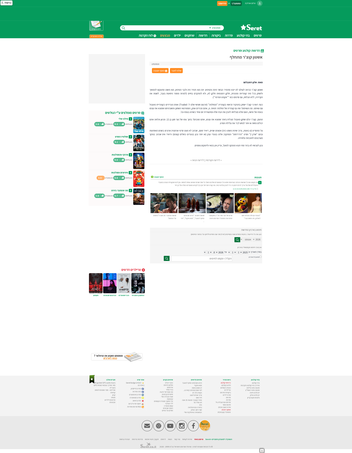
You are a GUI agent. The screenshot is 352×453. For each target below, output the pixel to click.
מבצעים (165, 35)
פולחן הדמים (168, 385)
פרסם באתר (198, 439)
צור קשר (177, 439)
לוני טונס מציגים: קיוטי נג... (192, 390)
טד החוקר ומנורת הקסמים (163, 401)
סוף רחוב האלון (196, 410)
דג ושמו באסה (197, 388)
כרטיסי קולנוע (226, 383)
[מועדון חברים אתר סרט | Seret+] (147, 431)
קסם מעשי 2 (168, 406)
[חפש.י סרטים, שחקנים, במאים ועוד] (123, 27)
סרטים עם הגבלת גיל (223, 402)
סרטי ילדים (227, 395)
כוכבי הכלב (169, 383)
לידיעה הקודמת (213, 160)
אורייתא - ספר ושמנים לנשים (105, 390)
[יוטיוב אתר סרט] (170, 431)
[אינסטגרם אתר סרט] (181, 431)
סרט (194, 446)
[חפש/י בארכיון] (167, 258)
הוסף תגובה (160, 71)
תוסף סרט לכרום (135, 403)
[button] (6, 2)
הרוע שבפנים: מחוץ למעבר (192, 383)
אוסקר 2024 (226, 409)
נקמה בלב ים (197, 392)
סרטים (228, 397)
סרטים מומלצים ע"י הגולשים (123, 112)
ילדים (177, 35)
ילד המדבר (169, 403)
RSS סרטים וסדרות (134, 406)
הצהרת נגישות (124, 439)
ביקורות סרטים (225, 392)
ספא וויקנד (198, 385)
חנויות (113, 397)
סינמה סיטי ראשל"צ (252, 390)
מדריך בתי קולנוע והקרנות (250, 385)
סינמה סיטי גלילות (253, 388)
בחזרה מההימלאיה (195, 407)
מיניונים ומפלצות (119, 172)
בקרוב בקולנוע (225, 387)
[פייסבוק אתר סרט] (193, 431)
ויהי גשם (199, 397)
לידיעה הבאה (198, 160)
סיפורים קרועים (167, 394)
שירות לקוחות (187, 439)
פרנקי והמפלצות (120, 154)
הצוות (170, 439)
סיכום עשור (227, 405)
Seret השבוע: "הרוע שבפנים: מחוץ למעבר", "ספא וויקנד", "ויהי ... (192, 218)
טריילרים (227, 390)
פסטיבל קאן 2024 (224, 412)
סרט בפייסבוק (136, 388)
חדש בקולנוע (226, 385)
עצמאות (170, 399)
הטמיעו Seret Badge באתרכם (135, 384)
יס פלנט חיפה (255, 392)
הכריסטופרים (124, 295)
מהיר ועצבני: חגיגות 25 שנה (192, 400)
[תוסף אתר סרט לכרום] (158, 431)
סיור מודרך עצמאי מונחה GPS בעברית (104, 386)
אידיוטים (170, 387)
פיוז (200, 405)
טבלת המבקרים (96, 36)
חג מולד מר (197, 402)
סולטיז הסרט (121, 136)
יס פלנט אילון (255, 395)
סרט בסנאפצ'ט (135, 397)
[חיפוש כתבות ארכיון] (237, 239)
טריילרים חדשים (131, 269)
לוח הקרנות (146, 35)
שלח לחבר (176, 70)
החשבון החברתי (138, 295)
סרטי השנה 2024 (224, 407)
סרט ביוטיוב (137, 400)
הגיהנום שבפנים (110, 295)
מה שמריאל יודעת (166, 392)
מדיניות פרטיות (137, 439)
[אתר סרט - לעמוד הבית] (92, 383)
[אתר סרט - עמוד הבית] (251, 29)
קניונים (113, 392)
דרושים (163, 439)
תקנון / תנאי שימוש (152, 439)
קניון (113, 395)
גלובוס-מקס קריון (253, 397)
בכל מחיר (169, 389)
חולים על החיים (167, 410)
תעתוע (95, 295)
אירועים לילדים (110, 400)
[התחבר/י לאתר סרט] (259, 3)
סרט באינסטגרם (135, 394)
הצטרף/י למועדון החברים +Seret (218, 439)
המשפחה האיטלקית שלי (193, 412)
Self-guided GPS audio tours (104, 383)
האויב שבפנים (168, 408)
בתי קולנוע (256, 383)
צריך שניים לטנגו (196, 395)
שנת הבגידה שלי (167, 396)
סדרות (228, 400)
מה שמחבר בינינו (119, 190)
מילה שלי (123, 118)
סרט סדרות (137, 391)
